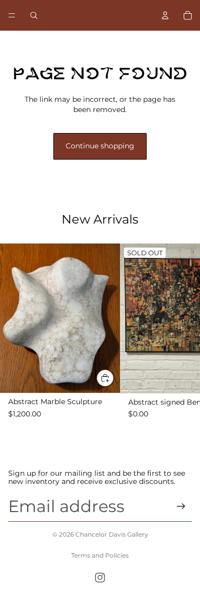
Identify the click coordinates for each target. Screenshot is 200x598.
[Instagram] (100, 577)
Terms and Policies (100, 555)
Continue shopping (100, 145)
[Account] (165, 15)
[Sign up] (181, 506)
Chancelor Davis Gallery (111, 534)
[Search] (34, 15)
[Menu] (12, 15)
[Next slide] (172, 445)
